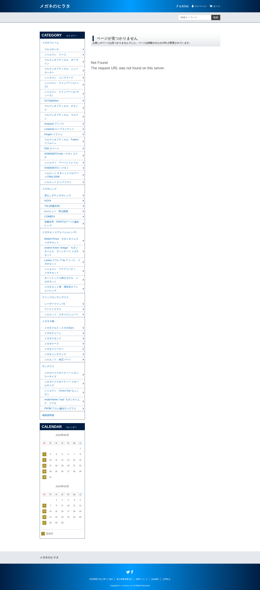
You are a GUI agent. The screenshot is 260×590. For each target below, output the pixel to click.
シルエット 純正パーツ (57, 359)
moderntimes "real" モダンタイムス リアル (62, 401)
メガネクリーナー (54, 349)
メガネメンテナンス (55, 354)
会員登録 (184, 6)
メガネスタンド (52, 338)
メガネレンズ (49, 189)
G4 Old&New (51, 100)
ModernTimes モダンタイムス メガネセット (62, 241)
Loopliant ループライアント (59, 129)
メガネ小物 (48, 321)
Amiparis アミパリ (54, 123)
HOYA (47, 200)
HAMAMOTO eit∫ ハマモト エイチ (61, 155)
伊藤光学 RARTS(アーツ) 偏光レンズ (61, 224)
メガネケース (51, 343)
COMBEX (49, 216)
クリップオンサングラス (55, 297)
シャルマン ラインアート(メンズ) (61, 85)
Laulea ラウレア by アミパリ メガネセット (62, 262)
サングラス (48, 366)
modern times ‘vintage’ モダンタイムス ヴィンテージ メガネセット (61, 251)
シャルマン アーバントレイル (61, 162)
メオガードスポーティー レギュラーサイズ (61, 375)
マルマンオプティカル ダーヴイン (61, 62)
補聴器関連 (48, 415)
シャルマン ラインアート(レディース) (61, 94)
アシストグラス (52, 309)
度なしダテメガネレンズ (57, 195)
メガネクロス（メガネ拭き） (60, 328)
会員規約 (155, 579)
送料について (142, 579)
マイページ (200, 6)
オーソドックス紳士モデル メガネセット (61, 280)
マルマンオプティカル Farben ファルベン (61, 141)
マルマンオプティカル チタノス (61, 108)
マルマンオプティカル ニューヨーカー (61, 70)
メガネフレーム (50, 42)
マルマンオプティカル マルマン (61, 117)
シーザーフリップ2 (54, 304)
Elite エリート (51, 148)
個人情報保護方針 (124, 579)
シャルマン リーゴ (55, 54)
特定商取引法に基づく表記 (101, 579)
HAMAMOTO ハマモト (57, 168)
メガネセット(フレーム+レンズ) (59, 232)
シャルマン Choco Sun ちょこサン (61, 392)
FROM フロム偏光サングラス (60, 408)
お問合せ (166, 579)
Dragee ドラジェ (53, 134)
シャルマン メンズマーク (58, 77)
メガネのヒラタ (55, 6)
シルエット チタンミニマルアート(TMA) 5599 (61, 175)
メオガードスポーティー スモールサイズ (61, 383)
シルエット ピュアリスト (57, 182)
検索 (215, 17)
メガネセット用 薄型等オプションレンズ (61, 289)
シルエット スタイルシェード (61, 314)
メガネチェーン (52, 333)
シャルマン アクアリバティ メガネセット (61, 271)
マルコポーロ (51, 49)
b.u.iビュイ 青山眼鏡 (56, 211)
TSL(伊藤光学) (52, 206)
